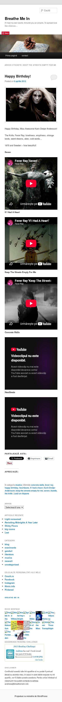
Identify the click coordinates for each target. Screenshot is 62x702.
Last (7, 532)
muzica (18, 484)
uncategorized (12, 564)
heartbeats (24, 487)
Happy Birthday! (18, 76)
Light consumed (13, 519)
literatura (9, 554)
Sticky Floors (11, 525)
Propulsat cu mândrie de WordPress (31, 696)
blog (7, 544)
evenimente (10, 547)
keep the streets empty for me (29, 490)
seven (47, 490)
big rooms (10, 529)
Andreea (19, 651)
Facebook (9, 579)
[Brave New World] (20, 639)
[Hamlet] (39, 619)
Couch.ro (9, 576)
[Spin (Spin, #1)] (26, 615)
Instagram (10, 582)
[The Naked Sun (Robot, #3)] (8, 628)
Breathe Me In (17, 18)
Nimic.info (10, 586)
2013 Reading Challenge (24, 646)
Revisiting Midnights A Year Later (21, 522)
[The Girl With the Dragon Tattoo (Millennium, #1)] (14, 629)
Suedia (54, 490)
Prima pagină (11, 55)
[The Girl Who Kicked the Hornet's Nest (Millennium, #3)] (26, 629)
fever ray (49, 484)
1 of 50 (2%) (38, 657)
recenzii (9, 560)
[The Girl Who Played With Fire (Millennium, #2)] (20, 629)
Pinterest (9, 589)
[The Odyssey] (51, 618)
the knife (9, 493)
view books (39, 660)
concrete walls (37, 484)
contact (25, 55)
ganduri (8, 550)
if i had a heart (36, 487)
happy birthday (11, 487)
